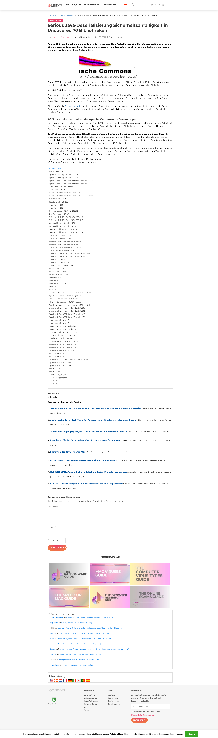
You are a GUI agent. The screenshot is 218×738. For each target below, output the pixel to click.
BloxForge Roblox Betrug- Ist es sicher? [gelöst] (81, 644)
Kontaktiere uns (114, 704)
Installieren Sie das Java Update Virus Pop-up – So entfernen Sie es (86, 440)
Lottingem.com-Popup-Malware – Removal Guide (78, 660)
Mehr (110, 690)
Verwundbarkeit (72, 106)
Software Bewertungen (93, 704)
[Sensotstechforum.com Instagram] (163, 4)
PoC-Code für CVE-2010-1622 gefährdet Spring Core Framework (83, 460)
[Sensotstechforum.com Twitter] (152, 4)
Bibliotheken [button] (55, 168)
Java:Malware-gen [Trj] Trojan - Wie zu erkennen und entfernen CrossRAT (89, 431)
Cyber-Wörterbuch (91, 700)
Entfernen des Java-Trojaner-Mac (67, 452)
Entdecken (89, 690)
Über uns (111, 694)
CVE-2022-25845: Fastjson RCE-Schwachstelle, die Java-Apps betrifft (86, 483)
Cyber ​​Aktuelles (73, 5)
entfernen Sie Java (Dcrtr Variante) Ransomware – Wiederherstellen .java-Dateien (93, 420)
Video (86, 707)
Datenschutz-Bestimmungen (170, 734)
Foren (86, 710)
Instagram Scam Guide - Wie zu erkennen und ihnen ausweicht (86, 633)
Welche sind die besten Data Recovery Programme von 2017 (91, 617)
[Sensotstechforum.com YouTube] (159, 4)
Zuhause (52, 15)
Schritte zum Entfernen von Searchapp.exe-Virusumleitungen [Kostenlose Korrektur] (94, 649)
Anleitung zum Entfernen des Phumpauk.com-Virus (81, 654)
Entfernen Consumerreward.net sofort (77, 665)
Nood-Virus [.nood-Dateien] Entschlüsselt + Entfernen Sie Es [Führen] (85, 638)
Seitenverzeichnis (91, 694)
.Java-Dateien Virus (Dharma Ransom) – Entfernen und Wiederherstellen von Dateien (95, 408)
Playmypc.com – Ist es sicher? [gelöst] (76, 623)
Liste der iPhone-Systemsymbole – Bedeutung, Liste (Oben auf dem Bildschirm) (91, 628)
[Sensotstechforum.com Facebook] (156, 4)
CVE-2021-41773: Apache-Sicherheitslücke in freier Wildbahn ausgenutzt (88, 472)
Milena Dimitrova (62, 37)
